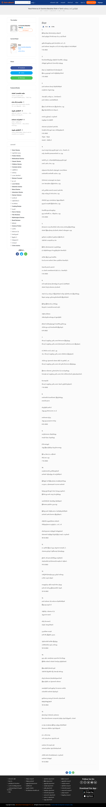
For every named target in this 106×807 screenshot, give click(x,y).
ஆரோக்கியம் (15, 200)
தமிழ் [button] (32, 2)
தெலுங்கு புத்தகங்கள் (49, 790)
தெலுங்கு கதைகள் (66, 795)
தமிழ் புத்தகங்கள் (48, 788)
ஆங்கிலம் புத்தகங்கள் (49, 778)
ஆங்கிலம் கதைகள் (66, 785)
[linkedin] (95, 782)
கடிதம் (14, 209)
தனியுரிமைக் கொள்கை (14, 783)
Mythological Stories (18, 217)
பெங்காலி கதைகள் (66, 788)
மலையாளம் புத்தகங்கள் (49, 795)
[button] (29, 2)
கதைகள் (63, 2)
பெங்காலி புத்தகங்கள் (49, 792)
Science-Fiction (16, 226)
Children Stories (17, 164)
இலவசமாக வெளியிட (91, 2)
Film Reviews (16, 214)
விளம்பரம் (70, 2)
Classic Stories (16, 161)
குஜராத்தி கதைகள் (66, 781)
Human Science (16, 195)
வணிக (14, 229)
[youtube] (92, 782)
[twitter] (88, 782)
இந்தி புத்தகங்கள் (48, 781)
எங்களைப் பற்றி (54, 2)
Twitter (22, 73)
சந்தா (76, 2)
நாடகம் (14, 181)
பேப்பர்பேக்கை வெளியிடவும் (32, 790)
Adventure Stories (17, 192)
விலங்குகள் (15, 234)
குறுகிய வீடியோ (30, 788)
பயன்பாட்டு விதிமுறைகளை (14, 785)
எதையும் (14, 243)
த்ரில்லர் (14, 223)
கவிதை (14, 172)
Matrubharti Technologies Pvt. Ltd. (25, 804)
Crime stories (16, 245)
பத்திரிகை (15, 170)
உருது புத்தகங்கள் (48, 799)
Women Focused (17, 178)
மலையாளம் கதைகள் (66, 790)
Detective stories (17, 186)
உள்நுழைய (100, 2)
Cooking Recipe (16, 206)
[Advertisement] (21, 270)
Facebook (22, 68)
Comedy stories (16, 167)
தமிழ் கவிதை (21, 51)
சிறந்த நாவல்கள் (30, 781)
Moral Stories (16, 189)
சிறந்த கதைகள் (30, 778)
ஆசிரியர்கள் (29, 785)
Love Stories (16, 184)
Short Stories (16, 150)
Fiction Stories (16, 156)
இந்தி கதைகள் (65, 778)
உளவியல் (14, 198)
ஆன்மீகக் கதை (16, 153)
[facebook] (81, 782)
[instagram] (85, 782)
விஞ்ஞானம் (15, 240)
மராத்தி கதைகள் (65, 783)
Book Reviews (16, 220)
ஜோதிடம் (14, 237)
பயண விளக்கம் (16, 175)
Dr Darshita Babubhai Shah (24, 26)
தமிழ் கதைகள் (65, 792)
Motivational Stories (18, 158)
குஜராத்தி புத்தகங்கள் (49, 783)
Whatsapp (22, 78)
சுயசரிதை (15, 203)
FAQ (9, 792)
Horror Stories (16, 212)
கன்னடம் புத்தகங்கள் (49, 797)
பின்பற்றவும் (26, 30)
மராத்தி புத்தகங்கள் (48, 785)
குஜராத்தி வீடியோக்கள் (31, 783)
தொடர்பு (83, 2)
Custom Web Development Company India (62, 804)
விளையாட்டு (15, 231)
